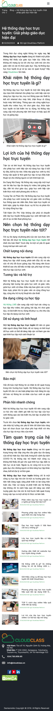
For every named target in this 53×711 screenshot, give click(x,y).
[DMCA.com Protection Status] (9, 677)
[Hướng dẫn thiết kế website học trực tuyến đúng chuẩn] (10, 555)
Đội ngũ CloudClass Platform (32, 43)
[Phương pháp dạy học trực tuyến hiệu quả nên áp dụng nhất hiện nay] (10, 594)
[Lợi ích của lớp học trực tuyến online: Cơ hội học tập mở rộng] (10, 619)
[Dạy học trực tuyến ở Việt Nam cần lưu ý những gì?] (10, 529)
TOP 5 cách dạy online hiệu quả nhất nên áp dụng (36, 603)
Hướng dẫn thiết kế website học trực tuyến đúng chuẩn (36, 552)
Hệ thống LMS (9, 304)
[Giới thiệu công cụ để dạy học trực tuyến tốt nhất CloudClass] (10, 581)
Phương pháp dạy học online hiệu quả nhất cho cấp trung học (36, 513)
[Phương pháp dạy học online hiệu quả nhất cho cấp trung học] (10, 517)
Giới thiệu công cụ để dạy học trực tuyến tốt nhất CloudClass (36, 578)
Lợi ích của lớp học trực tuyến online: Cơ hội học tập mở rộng (36, 616)
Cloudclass (13, 72)
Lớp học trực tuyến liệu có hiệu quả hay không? (36, 539)
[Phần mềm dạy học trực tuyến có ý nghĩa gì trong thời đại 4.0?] (10, 504)
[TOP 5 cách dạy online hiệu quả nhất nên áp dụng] (10, 606)
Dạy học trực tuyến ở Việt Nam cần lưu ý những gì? (36, 526)
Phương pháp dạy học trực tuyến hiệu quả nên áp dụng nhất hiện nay (36, 590)
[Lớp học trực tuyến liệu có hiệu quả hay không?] (10, 542)
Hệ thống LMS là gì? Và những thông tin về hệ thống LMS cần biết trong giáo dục (36, 565)
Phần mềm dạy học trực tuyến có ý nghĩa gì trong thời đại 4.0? (36, 501)
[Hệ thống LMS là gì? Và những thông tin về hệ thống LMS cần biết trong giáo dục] (10, 568)
